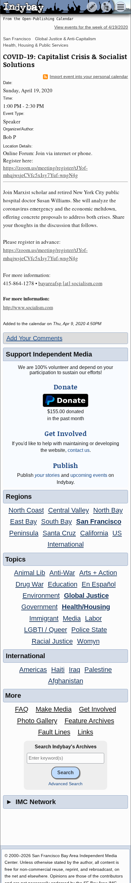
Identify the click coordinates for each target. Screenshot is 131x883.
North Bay (108, 510)
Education (62, 584)
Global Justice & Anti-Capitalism (65, 38)
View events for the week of (91, 27)
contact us (79, 450)
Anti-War (62, 572)
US (117, 533)
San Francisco (17, 38)
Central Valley (68, 510)
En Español (99, 584)
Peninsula (23, 533)
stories (47, 475)
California (94, 533)
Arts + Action (98, 572)
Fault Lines (54, 732)
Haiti (58, 669)
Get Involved (97, 709)
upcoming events (88, 475)
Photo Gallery (37, 721)
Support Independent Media (49, 354)
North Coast (26, 510)
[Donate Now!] (65, 400)
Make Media (54, 709)
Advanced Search (65, 784)
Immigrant (43, 618)
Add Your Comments (34, 338)
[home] (57, 7)
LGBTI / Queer (45, 629)
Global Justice (86, 595)
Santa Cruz (59, 533)
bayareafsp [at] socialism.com (70, 283)
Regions (19, 496)
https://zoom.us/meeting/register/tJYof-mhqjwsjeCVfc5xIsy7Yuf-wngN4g (45, 171)
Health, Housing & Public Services (35, 45)
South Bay (56, 521)
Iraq (74, 669)
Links (85, 732)
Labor (93, 618)
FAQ (21, 709)
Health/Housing (86, 607)
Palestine (98, 669)
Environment (41, 595)
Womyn (88, 641)
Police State (89, 629)
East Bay (23, 521)
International (66, 544)
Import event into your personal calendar (89, 76)
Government (39, 607)
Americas (33, 669)
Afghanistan (65, 681)
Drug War (30, 584)
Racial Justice (52, 641)
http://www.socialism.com (28, 307)
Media (72, 618)
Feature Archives (89, 721)
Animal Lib (29, 572)
